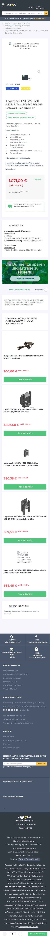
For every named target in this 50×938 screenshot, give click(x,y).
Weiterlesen (10, 169)
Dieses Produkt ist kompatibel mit (21, 117)
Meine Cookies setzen (17, 837)
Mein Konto (8, 737)
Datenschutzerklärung (23, 841)
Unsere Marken (10, 689)
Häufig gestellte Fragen (14, 716)
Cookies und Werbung (23, 848)
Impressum (35, 837)
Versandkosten (10, 682)
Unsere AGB (35, 845)
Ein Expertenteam (11, 748)
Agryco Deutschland (28, 859)
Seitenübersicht (23, 856)
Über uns (7, 744)
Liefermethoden (10, 671)
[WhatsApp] (6, 19)
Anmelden (41, 764)
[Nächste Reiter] (46, 290)
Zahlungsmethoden (12, 678)
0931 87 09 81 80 (15, 19)
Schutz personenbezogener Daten (23, 852)
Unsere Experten (11, 703)
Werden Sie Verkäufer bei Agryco (18, 723)
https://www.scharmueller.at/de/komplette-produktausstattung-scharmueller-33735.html (24, 164)
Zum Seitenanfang (25, 626)
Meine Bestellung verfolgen (15, 674)
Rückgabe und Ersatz (13, 685)
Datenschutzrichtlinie (28, 927)
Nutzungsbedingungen (16, 845)
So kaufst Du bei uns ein (14, 719)
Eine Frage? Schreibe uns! (15, 740)
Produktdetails (25, 379)
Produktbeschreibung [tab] (19, 289)
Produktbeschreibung (16, 113)
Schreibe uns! (39, 19)
